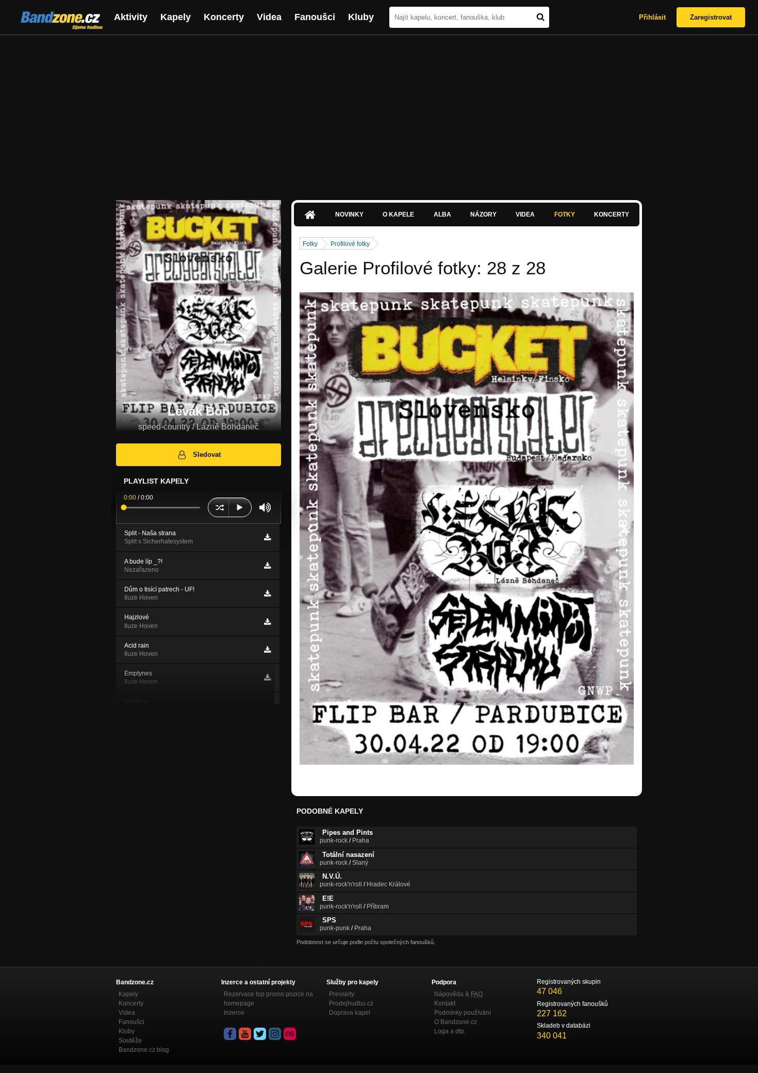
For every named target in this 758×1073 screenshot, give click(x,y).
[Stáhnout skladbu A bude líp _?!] (267, 565)
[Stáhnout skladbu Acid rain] (267, 649)
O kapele (398, 214)
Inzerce (234, 1012)
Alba (442, 214)
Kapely (175, 17)
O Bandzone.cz (455, 1022)
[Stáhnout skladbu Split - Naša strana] (267, 537)
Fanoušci (314, 17)
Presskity (341, 994)
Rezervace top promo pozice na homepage (268, 999)
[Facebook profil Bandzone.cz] (230, 1034)
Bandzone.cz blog (144, 1049)
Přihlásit (652, 17)
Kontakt (444, 1003)
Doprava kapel (349, 1012)
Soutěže (130, 1040)
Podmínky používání (462, 1012)
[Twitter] (260, 1034)
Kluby (361, 17)
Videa (269, 17)
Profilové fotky (350, 243)
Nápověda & (458, 994)
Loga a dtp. (450, 1031)
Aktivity (130, 17)
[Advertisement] (379, 112)
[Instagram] (275, 1034)
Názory (483, 214)
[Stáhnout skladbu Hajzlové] (267, 621)
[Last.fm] (290, 1034)
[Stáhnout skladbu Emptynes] (267, 677)
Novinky (349, 214)
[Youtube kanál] (245, 1034)
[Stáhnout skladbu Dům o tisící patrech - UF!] (267, 593)
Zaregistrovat (711, 17)
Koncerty (224, 17)
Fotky (564, 214)
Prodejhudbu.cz (351, 1003)
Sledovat (207, 454)
